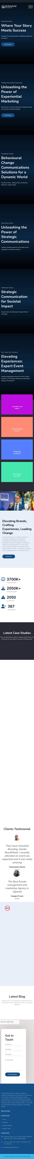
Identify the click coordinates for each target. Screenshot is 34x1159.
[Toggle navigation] (30, 6)
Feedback (5, 1122)
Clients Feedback (7, 1125)
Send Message (12, 1074)
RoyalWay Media (25, 1156)
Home (4, 1119)
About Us (8, 556)
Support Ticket (6, 1128)
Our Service (7, 44)
